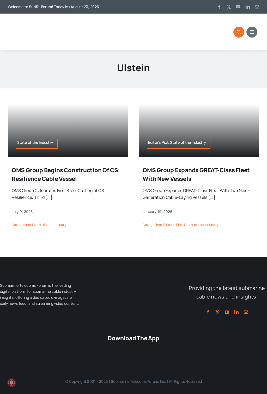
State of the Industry (49, 224)
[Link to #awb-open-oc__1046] (238, 32)
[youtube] (238, 7)
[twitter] (229, 7)
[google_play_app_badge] (163, 348)
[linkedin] (248, 7)
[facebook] (219, 7)
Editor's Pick (173, 224)
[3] (133, 280)
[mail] (257, 7)
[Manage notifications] (11, 382)
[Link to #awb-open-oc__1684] (251, 32)
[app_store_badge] (104, 348)
